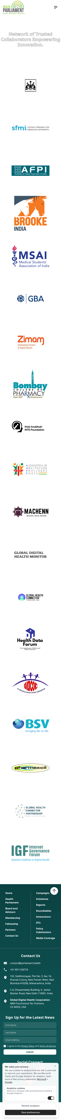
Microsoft (41, 1079)
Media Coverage (45, 938)
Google (8, 1082)
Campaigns (42, 893)
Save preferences (30, 1112)
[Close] (55, 1066)
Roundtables (43, 910)
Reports (40, 905)
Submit (30, 1052)
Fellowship (11, 923)
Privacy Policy (27, 1046)
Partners (10, 929)
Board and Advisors (11, 910)
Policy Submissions (43, 930)
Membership (12, 918)
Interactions (43, 916)
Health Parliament (12, 900)
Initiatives (42, 899)
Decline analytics (31, 1105)
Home (8, 893)
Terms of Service (47, 1046)
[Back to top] (54, 891)
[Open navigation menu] (55, 7)
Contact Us (11, 935)
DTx (38, 922)
